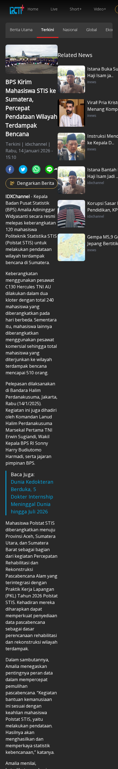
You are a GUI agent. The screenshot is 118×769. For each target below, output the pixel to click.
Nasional (70, 29)
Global (91, 29)
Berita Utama (21, 29)
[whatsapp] (36, 169)
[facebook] (9, 169)
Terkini (47, 29)
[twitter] (23, 169)
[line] (49, 169)
